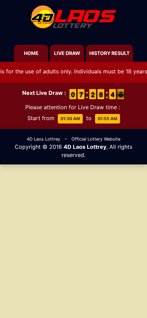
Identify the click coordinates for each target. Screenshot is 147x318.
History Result (109, 53)
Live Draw (67, 53)
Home (31, 53)
